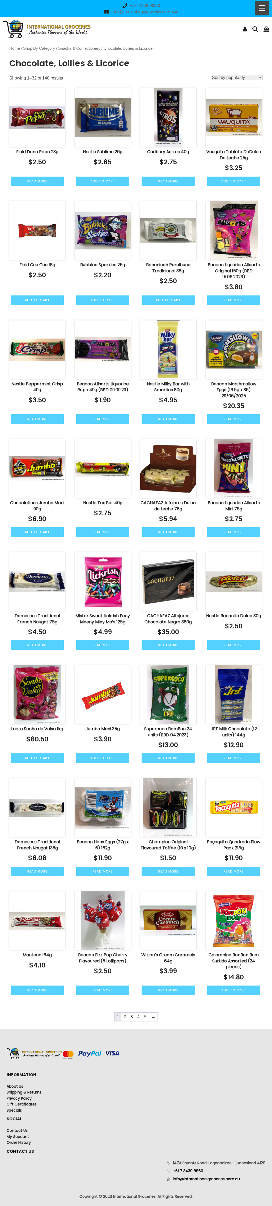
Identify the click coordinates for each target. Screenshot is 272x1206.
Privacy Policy (19, 1098)
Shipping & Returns (24, 1092)
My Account (18, 1136)
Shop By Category (39, 48)
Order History (19, 1142)
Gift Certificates (22, 1104)
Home (14, 48)
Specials (14, 1110)
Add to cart (102, 181)
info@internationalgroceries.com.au (145, 11)
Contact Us (17, 1130)
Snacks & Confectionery (79, 48)
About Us (15, 1086)
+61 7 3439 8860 (145, 5)
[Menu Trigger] (262, 8)
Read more (37, 181)
